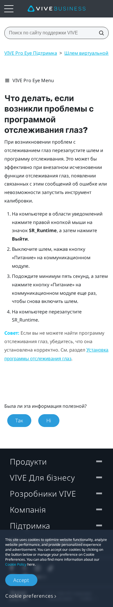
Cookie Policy (15, 564)
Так (19, 420)
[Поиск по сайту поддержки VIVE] (99, 33)
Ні (48, 420)
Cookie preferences (29, 595)
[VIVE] (56, 8)
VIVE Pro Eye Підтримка (30, 53)
